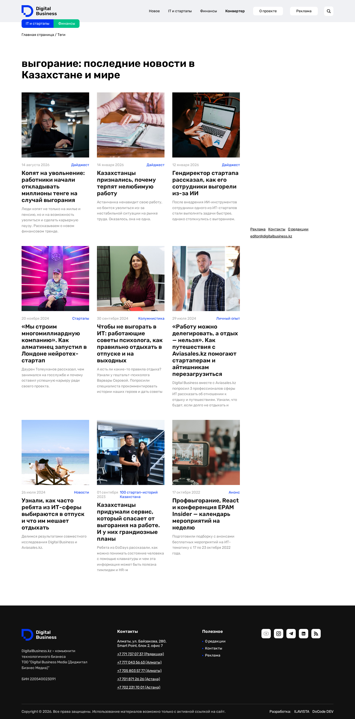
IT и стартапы (37, 23)
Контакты (276, 229)
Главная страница (38, 35)
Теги (61, 35)
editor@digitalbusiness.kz (271, 236)
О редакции (298, 229)
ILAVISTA (301, 711)
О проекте (268, 11)
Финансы (66, 23)
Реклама (304, 11)
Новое (154, 11)
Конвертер (235, 11)
